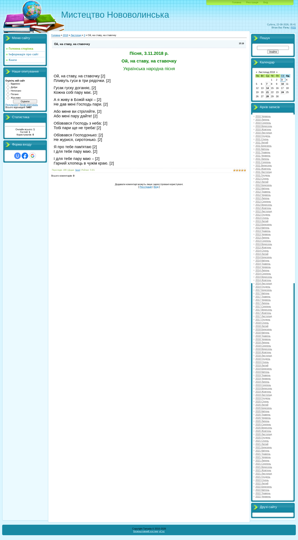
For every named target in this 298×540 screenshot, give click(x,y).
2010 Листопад (263, 132)
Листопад (76, 35)
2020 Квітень (262, 411)
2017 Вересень (263, 309)
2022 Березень (263, 486)
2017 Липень (262, 303)
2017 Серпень (263, 306)
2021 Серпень (263, 463)
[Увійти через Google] (32, 155)
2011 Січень (262, 139)
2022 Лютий (261, 483)
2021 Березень (263, 447)
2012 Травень (263, 191)
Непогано (16, 90)
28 (267, 96)
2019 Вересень (263, 388)
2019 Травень (263, 375)
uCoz (162, 531)
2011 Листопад (263, 172)
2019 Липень (262, 381)
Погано (15, 94)
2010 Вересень (263, 126)
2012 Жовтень (263, 208)
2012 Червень (263, 195)
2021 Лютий (261, 444)
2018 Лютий (261, 326)
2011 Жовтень (263, 168)
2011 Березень (263, 145)
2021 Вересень (263, 467)
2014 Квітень (262, 260)
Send (77, 170)
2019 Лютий (261, 365)
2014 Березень (263, 257)
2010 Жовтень (263, 129)
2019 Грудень (262, 398)
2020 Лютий (261, 404)
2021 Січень (262, 440)
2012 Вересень (263, 204)
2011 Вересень (263, 165)
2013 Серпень (263, 241)
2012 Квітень (262, 188)
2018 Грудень (262, 359)
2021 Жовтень (263, 470)
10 (282, 84)
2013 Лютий (261, 221)
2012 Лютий (261, 182)
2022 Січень (262, 480)
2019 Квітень (262, 372)
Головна (236, 2)
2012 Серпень (263, 201)
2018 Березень (263, 329)
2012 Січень (262, 178)
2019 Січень (262, 362)
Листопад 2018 (267, 72)
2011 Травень (262, 152)
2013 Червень (263, 234)
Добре (14, 87)
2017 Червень (263, 300)
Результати (11, 104)
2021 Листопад (263, 473)
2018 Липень (262, 342)
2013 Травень (263, 231)
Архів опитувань (29, 104)
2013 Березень (263, 224)
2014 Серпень (263, 273)
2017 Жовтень (263, 313)
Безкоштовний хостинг (145, 531)
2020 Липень (262, 421)
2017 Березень (263, 290)
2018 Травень (263, 336)
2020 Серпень (263, 424)
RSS (293, 27)
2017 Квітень (262, 293)
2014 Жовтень (263, 280)
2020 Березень (263, 408)
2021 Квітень (262, 450)
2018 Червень (263, 339)
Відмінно (15, 83)
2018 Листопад (263, 355)
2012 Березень (263, 185)
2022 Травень (263, 493)
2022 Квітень (262, 490)
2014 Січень (262, 250)
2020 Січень (262, 401)
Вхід (265, 2)
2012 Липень (262, 198)
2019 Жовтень (263, 391)
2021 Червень (263, 457)
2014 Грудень (262, 286)
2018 (65, 35)
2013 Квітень (262, 227)
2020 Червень (263, 418)
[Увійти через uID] (17, 156)
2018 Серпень (263, 345)
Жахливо (16, 97)
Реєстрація (252, 2)
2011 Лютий (261, 142)
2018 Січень (262, 322)
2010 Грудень (262, 136)
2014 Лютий (261, 254)
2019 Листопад (263, 395)
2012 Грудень (262, 214)
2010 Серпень (263, 123)
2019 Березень (263, 368)
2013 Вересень (263, 244)
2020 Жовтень (263, 431)
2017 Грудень (262, 319)
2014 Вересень (263, 277)
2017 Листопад (263, 316)
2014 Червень (263, 267)
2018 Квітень (262, 332)
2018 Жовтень (263, 352)
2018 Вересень (263, 349)
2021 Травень (263, 454)
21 (267, 92)
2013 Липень (262, 237)
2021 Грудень (262, 477)
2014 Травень (263, 263)
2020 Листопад (263, 434)
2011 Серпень (263, 162)
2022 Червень (263, 496)
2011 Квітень (262, 149)
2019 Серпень (263, 385)
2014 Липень (262, 270)
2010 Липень (262, 119)
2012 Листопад (263, 211)
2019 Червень (263, 378)
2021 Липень (262, 460)
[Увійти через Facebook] (25, 156)
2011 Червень (263, 155)
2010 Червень (263, 116)
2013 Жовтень (263, 247)
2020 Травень (263, 414)
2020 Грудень (262, 437)
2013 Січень (262, 218)
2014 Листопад (263, 283)
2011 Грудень (262, 175)
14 (267, 88)
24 (282, 92)
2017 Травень (263, 296)
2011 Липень (262, 159)
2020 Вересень (263, 427)
